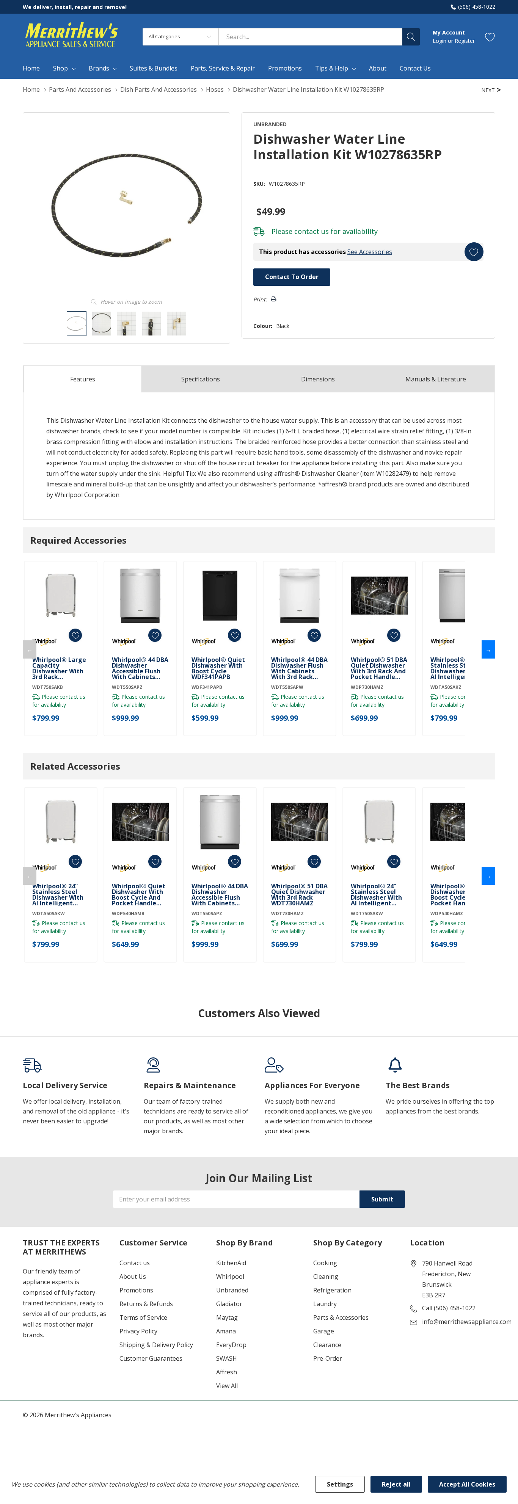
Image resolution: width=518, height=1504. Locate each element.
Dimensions (318, 379)
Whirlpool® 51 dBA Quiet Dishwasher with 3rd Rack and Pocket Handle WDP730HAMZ (379, 668)
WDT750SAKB (47, 687)
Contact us (134, 1263)
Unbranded (232, 1290)
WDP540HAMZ (446, 913)
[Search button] (411, 36)
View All (227, 1386)
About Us (132, 1276)
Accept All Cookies (467, 1484)
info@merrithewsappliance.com (467, 1321)
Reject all (396, 1484)
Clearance (327, 1345)
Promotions (136, 1290)
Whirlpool (230, 1276)
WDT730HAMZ (287, 913)
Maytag (227, 1317)
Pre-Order (327, 1358)
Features (82, 379)
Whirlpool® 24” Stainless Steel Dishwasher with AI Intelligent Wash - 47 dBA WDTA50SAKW (57, 894)
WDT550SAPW (287, 687)
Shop (60, 68)
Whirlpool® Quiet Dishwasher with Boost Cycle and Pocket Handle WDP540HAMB (138, 894)
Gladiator (229, 1304)
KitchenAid (231, 1263)
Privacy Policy (138, 1331)
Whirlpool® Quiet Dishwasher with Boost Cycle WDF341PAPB (218, 668)
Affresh (226, 1372)
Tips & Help (331, 68)
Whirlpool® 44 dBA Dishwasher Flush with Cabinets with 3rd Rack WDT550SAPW (299, 668)
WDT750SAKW (367, 913)
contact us (311, 231)
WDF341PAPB (207, 687)
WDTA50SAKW (48, 913)
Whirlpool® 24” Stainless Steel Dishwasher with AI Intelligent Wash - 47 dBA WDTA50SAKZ (456, 668)
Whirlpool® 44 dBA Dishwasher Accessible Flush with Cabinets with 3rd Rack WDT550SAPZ (140, 668)
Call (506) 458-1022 (449, 1308)
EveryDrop (231, 1345)
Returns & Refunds (146, 1304)
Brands (99, 68)
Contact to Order (292, 277)
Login (440, 40)
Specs (200, 379)
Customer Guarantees (150, 1358)
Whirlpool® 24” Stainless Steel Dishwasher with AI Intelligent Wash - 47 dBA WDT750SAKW (376, 894)
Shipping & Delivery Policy (156, 1345)
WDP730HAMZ (367, 687)
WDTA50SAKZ (445, 687)
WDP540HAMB (128, 913)
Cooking (325, 1263)
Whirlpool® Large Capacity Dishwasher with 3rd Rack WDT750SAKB (59, 668)
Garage (323, 1331)
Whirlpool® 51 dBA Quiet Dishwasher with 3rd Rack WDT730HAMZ (299, 894)
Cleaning (325, 1276)
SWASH (226, 1358)
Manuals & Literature (435, 379)
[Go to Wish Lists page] (490, 36)
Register (465, 40)
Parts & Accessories (341, 1317)
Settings (340, 1484)
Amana (226, 1331)
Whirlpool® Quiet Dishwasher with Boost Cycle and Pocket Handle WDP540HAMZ (457, 894)
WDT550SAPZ (127, 687)
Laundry (325, 1304)
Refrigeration (332, 1290)
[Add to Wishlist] (474, 251)
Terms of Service (143, 1317)
